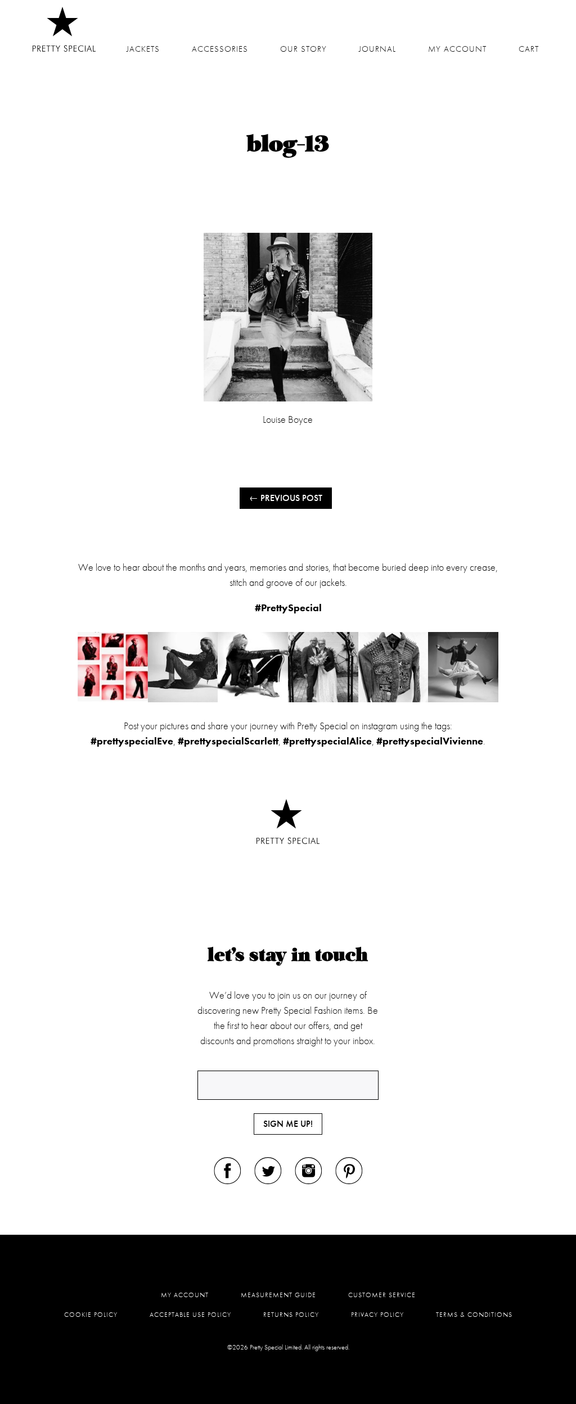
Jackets (143, 49)
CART (529, 49)
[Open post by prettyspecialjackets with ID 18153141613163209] (323, 667)
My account (457, 49)
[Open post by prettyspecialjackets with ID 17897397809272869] (253, 667)
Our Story (303, 49)
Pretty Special (64, 29)
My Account (185, 1294)
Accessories (220, 49)
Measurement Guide (278, 1294)
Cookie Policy (91, 1314)
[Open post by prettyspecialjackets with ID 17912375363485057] (183, 667)
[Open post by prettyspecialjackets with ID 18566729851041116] (113, 667)
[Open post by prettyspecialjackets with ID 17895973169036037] (463, 667)
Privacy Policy (377, 1314)
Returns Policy (291, 1314)
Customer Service (382, 1294)
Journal (377, 49)
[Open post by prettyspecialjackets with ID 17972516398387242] (393, 667)
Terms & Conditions (474, 1314)
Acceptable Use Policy (190, 1314)
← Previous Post (285, 498)
